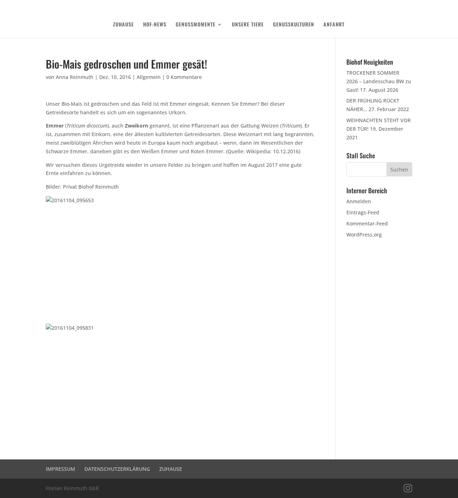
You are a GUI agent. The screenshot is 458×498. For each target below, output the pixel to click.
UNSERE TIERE (248, 25)
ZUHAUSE (123, 25)
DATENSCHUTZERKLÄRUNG (374, 5)
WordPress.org (364, 234)
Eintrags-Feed (362, 212)
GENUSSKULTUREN (293, 25)
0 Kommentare (184, 77)
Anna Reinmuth (74, 77)
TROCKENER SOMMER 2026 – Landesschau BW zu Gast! (378, 81)
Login (407, 5)
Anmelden (358, 201)
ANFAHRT (334, 25)
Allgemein (149, 77)
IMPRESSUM (60, 468)
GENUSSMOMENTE (195, 25)
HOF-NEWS (154, 25)
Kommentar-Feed (367, 223)
